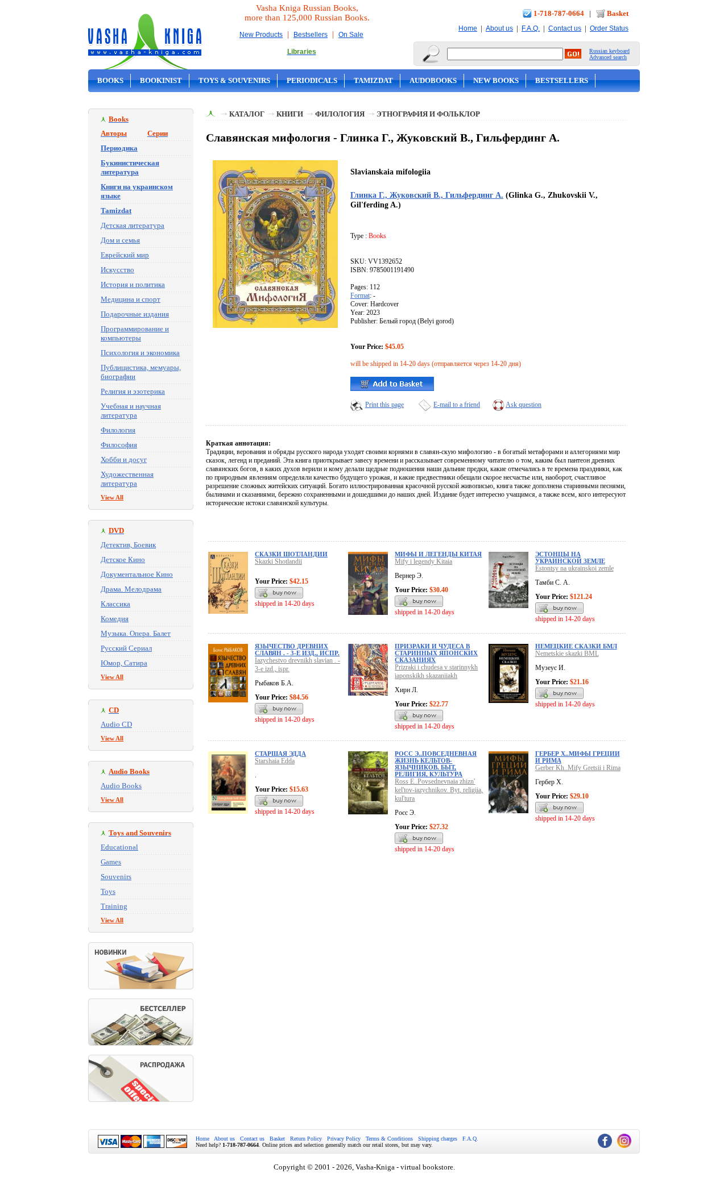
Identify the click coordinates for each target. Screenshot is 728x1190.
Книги (289, 114)
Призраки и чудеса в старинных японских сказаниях (436, 653)
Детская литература (132, 225)
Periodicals (312, 80)
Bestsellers (310, 35)
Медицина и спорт (130, 299)
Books (110, 80)
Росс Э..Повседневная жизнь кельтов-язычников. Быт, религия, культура (436, 763)
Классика (115, 604)
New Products (261, 35)
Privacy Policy (344, 1138)
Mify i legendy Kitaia (423, 561)
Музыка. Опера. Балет (136, 633)
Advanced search (608, 57)
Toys (108, 891)
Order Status (609, 28)
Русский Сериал (126, 648)
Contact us (564, 28)
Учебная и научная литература (131, 410)
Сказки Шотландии (291, 554)
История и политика (133, 284)
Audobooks (433, 80)
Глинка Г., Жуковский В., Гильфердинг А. (426, 194)
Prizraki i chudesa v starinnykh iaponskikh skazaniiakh (436, 671)
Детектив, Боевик (128, 544)
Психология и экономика (140, 352)
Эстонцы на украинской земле (570, 557)
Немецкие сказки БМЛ (576, 646)
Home (467, 28)
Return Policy (306, 1138)
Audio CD (116, 724)
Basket (617, 13)
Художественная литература (127, 479)
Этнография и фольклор (428, 114)
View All (112, 497)
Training (114, 906)
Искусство (117, 269)
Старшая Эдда (280, 753)
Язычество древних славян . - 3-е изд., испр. (297, 649)
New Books (496, 80)
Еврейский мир (125, 255)
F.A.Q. (531, 28)
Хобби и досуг (124, 459)
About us (499, 28)
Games (111, 862)
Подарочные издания (135, 314)
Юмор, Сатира (124, 663)
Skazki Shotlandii (278, 561)
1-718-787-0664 (558, 13)
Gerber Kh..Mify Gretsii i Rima (578, 768)
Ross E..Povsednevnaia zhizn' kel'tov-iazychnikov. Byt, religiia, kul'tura (439, 789)
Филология (118, 430)
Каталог (246, 114)
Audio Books (121, 785)
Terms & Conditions (389, 1138)
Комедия (115, 618)
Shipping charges (437, 1138)
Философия (119, 444)
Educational (119, 847)
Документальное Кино (137, 574)
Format (360, 295)
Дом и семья (120, 240)
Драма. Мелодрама (131, 589)
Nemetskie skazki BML (567, 654)
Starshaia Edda (275, 761)
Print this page (384, 405)
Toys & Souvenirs (234, 80)
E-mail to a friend (456, 405)
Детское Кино (123, 559)
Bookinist (161, 80)
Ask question (523, 405)
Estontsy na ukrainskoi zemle (574, 568)
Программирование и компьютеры (135, 333)
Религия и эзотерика (133, 391)
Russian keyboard (609, 51)
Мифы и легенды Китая (438, 554)
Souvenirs (116, 876)
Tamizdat (373, 80)
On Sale (350, 35)
